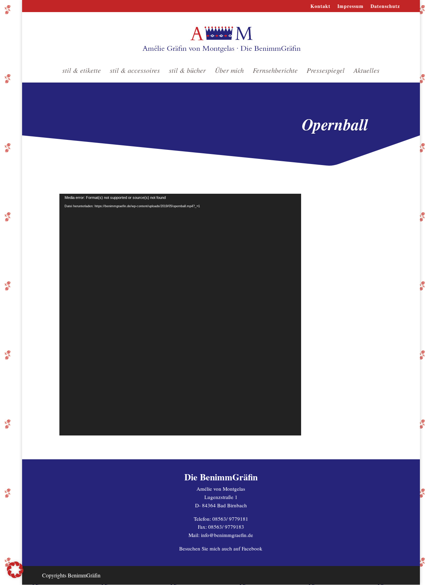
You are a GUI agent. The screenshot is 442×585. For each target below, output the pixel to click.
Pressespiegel (326, 71)
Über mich (229, 71)
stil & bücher (187, 71)
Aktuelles (366, 71)
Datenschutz (385, 7)
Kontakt (320, 7)
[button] (15, 570)
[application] (180, 314)
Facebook (252, 548)
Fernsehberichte (275, 71)
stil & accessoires (135, 71)
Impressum (350, 7)
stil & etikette (81, 71)
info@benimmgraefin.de (227, 534)
